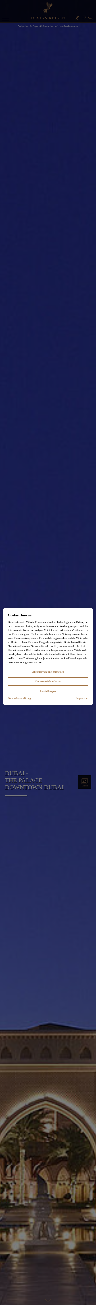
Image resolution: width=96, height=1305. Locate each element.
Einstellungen (48, 691)
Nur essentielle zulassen (48, 681)
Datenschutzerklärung (19, 698)
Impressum (82, 698)
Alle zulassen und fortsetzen (48, 671)
